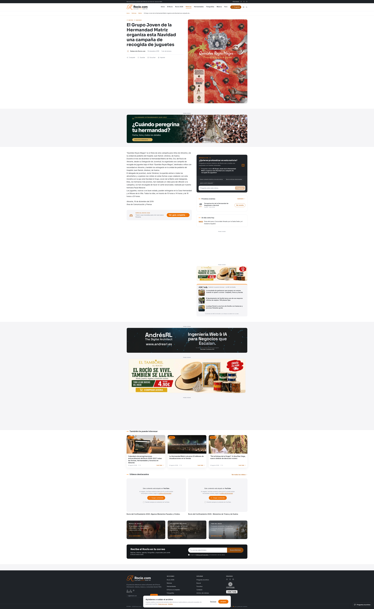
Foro (225, 6)
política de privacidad (165, 493)
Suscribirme (235, 550)
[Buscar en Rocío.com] (246, 7)
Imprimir (162, 57)
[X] (244, 1)
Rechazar (213, 601)
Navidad (139, 20)
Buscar (199, 583)
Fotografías (210, 6)
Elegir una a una (162, 604)
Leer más (159, 465)
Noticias (188, 6)
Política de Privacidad (202, 555)
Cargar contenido (157, 498)
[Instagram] (247, 1)
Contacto (199, 590)
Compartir (132, 57)
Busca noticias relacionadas (234, 179)
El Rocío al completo (173, 590)
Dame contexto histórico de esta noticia (211, 179)
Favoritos (199, 586)
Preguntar (239, 188)
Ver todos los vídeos (239, 474)
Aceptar (223, 601)
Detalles (170, 604)
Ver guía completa (177, 215)
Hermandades (199, 6)
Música (219, 6)
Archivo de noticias (203, 593)
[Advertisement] (222, 246)
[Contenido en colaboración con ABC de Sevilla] (231, 591)
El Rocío (170, 6)
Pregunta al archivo (203, 580)
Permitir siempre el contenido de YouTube (157, 502)
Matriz (140, 13)
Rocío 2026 (179, 6)
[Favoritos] (243, 7)
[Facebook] (241, 1)
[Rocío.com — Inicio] (137, 7)
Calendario (240, 198)
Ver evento (240, 205)
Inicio (163, 6)
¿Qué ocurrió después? (206, 183)
